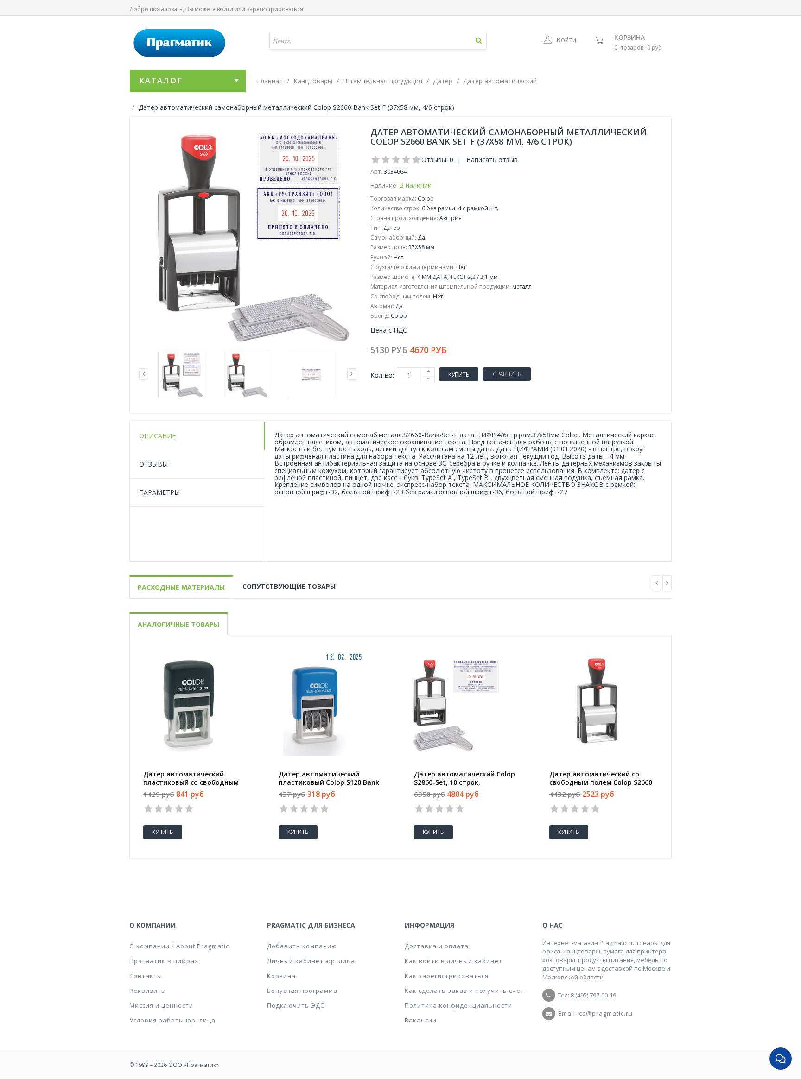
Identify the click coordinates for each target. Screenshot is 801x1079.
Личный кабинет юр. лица (311, 961)
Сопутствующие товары (289, 586)
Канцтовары (312, 80)
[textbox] (351, 40)
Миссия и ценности (161, 1005)
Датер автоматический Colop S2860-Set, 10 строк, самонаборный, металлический (467, 782)
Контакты (145, 976)
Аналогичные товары (178, 624)
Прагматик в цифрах (163, 961)
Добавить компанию (302, 946)
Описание (157, 435)
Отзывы (153, 464)
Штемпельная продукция (382, 80)
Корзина (629, 37)
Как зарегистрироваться (447, 976)
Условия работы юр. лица (172, 1020)
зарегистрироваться (275, 9)
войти (225, 9)
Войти (566, 39)
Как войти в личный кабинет (453, 961)
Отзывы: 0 (437, 159)
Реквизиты (147, 990)
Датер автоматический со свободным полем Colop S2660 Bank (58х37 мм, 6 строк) (600, 782)
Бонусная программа (302, 990)
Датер (442, 80)
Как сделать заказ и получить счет (464, 990)
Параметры (159, 492)
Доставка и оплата (437, 946)
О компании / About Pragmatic (179, 946)
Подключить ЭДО (296, 1005)
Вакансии (421, 1020)
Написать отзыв (492, 159)
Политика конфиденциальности (458, 1005)
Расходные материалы (181, 587)
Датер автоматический (500, 80)
